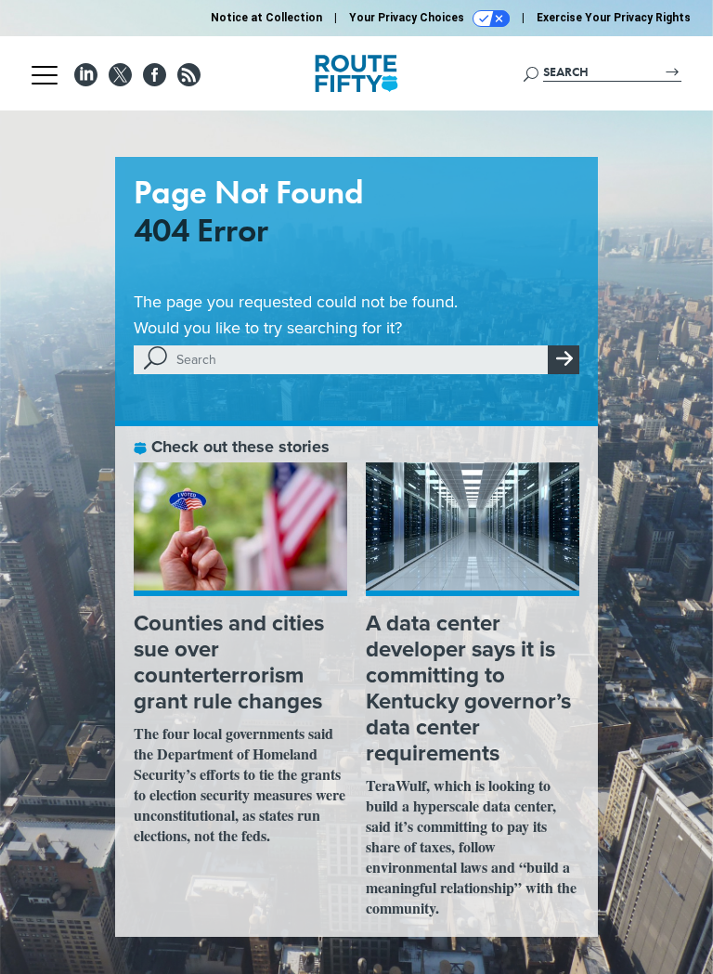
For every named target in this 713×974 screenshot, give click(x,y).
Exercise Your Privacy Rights (614, 17)
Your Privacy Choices (408, 17)
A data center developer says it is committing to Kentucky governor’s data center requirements (468, 688)
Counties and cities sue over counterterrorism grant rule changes (229, 662)
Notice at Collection (266, 17)
